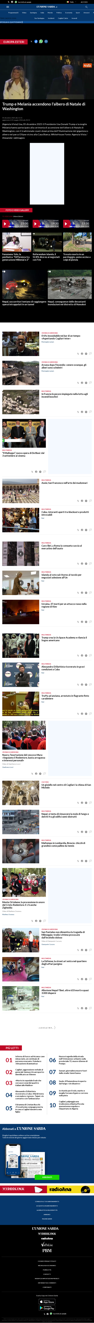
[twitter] (9, 2)
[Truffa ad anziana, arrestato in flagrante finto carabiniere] (20, 704)
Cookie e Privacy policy (47, 1261)
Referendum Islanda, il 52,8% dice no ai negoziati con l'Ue (46, 257)
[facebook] (12, 2)
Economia (68, 13)
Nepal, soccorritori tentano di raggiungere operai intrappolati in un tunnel (24, 303)
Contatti (47, 1274)
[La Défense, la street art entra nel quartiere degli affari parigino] (20, 969)
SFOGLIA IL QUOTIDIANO (11, 22)
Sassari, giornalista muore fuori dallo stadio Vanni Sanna (73, 1071)
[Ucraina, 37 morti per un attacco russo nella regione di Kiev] (20, 612)
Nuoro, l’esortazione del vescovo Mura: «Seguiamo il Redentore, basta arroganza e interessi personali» (23, 758)
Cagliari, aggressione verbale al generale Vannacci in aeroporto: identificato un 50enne (29, 1072)
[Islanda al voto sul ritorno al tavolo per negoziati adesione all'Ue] (20, 583)
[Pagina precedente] (55, 1027)
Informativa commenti (47, 1283)
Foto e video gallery (17, 210)
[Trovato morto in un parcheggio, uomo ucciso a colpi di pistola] (77, 242)
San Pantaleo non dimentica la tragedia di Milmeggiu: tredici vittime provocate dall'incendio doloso (63, 935)
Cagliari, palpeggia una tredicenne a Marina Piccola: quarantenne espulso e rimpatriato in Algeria (71, 1105)
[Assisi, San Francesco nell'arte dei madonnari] (20, 491)
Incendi (74, 18)
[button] (31, 41)
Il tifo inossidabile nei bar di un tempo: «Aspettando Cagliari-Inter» (61, 337)
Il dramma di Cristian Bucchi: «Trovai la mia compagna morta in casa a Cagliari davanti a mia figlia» (29, 1108)
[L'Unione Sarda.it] (47, 7)
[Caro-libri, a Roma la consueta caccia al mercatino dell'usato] (20, 554)
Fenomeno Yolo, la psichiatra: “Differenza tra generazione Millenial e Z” (16, 257)
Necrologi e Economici (47, 1265)
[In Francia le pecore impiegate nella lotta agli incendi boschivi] (20, 402)
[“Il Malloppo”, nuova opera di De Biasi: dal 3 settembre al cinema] (24, 433)
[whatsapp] (16, 2)
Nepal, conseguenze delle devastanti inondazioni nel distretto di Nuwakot (67, 303)
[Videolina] (23, 1189)
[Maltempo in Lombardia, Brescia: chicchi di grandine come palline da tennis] (20, 851)
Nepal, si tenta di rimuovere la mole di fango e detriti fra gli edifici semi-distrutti (65, 815)
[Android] (47, 1308)
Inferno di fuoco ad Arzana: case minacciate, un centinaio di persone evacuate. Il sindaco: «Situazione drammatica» (30, 1060)
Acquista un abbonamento (47, 1206)
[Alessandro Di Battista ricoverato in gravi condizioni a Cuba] (20, 675)
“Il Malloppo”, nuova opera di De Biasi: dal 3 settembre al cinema (23, 454)
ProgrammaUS (13, 13)
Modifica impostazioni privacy (47, 1278)
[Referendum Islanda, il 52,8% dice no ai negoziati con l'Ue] (47, 242)
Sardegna (33, 13)
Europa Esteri (13, 41)
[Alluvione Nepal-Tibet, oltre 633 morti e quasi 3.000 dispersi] (20, 998)
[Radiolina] (70, 1189)
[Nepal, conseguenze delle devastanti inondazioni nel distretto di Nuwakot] (70, 284)
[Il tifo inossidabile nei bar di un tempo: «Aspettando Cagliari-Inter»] (20, 344)
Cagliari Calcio (63, 18)
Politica (59, 13)
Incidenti (51, 18)
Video (24, 13)
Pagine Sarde (47, 1219)
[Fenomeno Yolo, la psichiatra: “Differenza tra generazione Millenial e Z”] (16, 242)
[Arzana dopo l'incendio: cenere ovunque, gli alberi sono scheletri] (20, 373)
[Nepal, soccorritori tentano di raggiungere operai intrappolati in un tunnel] (24, 284)
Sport (78, 13)
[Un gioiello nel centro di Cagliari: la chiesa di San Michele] (20, 793)
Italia (42, 13)
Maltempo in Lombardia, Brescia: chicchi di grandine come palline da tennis (63, 844)
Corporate (47, 1287)
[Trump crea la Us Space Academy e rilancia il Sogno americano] (20, 645)
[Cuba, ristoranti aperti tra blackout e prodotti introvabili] (20, 520)
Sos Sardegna (39, 18)
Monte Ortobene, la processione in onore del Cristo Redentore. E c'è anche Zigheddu (23, 905)
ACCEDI (84, 2)
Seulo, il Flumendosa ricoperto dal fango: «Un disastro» (72, 1082)
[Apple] (47, 1301)
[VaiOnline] (47, 1246)
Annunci (87, 13)
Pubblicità (47, 1270)
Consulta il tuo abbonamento (47, 1201)
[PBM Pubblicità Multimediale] (47, 1250)
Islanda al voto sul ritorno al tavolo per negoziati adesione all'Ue (61, 576)
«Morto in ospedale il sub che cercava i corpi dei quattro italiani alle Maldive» (28, 1082)
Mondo (50, 13)
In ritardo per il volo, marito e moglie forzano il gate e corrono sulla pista (73, 1093)
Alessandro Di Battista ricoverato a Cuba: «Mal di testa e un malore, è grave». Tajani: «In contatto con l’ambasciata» (29, 1095)
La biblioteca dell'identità (47, 1210)
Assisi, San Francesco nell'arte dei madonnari (64, 482)
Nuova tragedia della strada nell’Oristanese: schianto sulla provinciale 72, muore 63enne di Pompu (73, 1060)
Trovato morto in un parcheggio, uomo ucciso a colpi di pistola (77, 257)
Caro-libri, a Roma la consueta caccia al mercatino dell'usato (61, 547)
